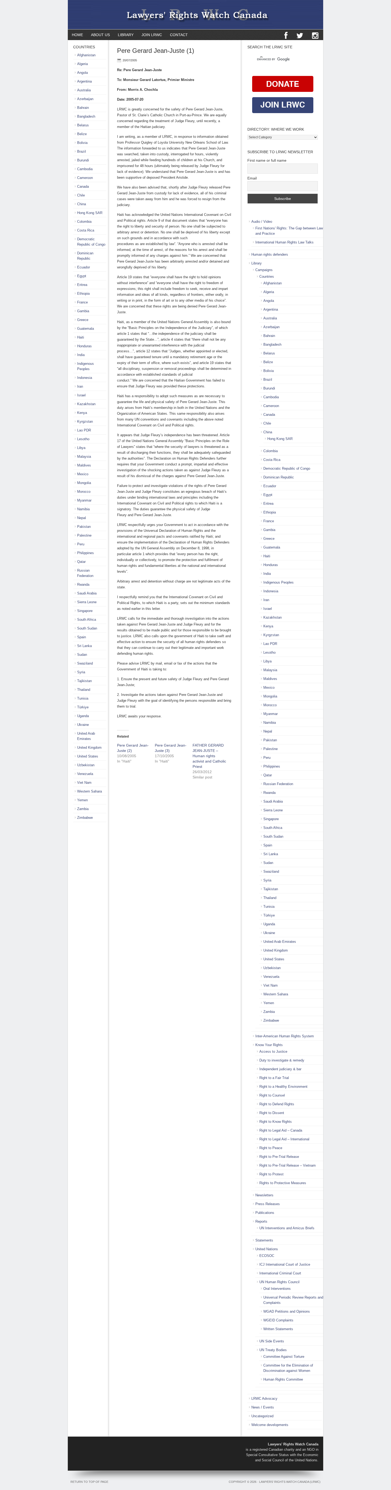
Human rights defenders (269, 254)
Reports (261, 1221)
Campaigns (264, 270)
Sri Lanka (270, 854)
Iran (266, 600)
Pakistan (270, 740)
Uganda (269, 924)
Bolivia (268, 371)
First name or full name (266, 160)
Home (77, 35)
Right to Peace (270, 1148)
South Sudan (273, 836)
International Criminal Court (280, 1273)
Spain (267, 845)
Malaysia (270, 670)
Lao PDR (270, 644)
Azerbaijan (271, 327)
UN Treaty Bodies (273, 1350)
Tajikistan (270, 889)
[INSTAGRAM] (315, 35)
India (267, 574)
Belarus (269, 353)
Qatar (267, 775)
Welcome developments (269, 1425)
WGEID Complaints (278, 1320)
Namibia (269, 723)
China (267, 432)
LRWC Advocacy (264, 1399)
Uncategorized (262, 1416)
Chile (267, 423)
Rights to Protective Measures (282, 1183)
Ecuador (269, 486)
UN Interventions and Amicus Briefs (286, 1228)
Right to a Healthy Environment (283, 1087)
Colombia (270, 451)
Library (124, 35)
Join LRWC (150, 35)
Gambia (269, 530)
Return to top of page (89, 1481)
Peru (267, 758)
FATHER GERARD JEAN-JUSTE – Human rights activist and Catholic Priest (209, 756)
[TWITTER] (299, 35)
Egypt (267, 495)
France (268, 521)
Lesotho (269, 652)
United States (273, 959)
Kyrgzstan (271, 635)
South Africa (272, 828)
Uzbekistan (272, 968)
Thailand (269, 898)
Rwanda (269, 793)
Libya (267, 661)
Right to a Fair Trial (274, 1078)
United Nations (266, 1249)
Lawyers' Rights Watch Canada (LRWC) (290, 1481)
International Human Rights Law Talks (284, 242)
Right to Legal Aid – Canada (280, 1130)
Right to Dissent (271, 1113)
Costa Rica (271, 460)
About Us (100, 35)
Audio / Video (261, 222)
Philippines (271, 766)
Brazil (267, 380)
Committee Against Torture (283, 1357)
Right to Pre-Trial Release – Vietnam (287, 1165)
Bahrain (269, 336)
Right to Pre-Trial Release (279, 1157)
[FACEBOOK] (286, 35)
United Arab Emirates (279, 942)
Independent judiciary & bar (280, 1069)
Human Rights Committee (283, 1379)
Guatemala (271, 547)
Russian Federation (278, 784)
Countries (266, 277)
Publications (264, 1213)
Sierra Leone (273, 810)
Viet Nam (270, 985)
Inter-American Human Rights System (284, 1036)
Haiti (266, 556)
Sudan (268, 863)
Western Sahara (275, 994)
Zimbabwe (271, 1020)
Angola (268, 301)
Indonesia (270, 591)
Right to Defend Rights (276, 1104)
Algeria (268, 292)
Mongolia (270, 696)
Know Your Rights (269, 1045)
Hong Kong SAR (280, 439)
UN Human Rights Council (279, 1282)
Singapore (271, 819)
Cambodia (271, 397)
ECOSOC (266, 1256)
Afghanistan (272, 283)
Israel (267, 609)
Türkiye (269, 915)
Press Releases (267, 1204)
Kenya (268, 626)
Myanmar (270, 714)
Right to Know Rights (275, 1122)
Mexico (268, 688)
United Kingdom (275, 950)
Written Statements (278, 1329)
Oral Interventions (277, 1289)
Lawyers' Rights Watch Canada (195, 14)
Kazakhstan (272, 617)
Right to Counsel (272, 1095)
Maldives (270, 679)
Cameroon (271, 406)
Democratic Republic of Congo (286, 468)
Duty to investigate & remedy (281, 1060)
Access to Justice (273, 1052)
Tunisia (268, 907)
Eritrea (268, 504)
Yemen (268, 1003)
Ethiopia (269, 512)
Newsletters (264, 1195)
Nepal (267, 731)
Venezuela (271, 977)
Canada (269, 415)
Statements (264, 1240)
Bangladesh (272, 344)
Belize (268, 362)
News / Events (262, 1407)
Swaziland (271, 872)
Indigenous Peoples (278, 582)
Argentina (270, 309)
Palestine (270, 749)
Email (252, 178)
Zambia (269, 1012)
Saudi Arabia (273, 801)
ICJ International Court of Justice (284, 1264)
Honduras (270, 565)
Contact (179, 35)
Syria (267, 880)
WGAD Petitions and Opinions (286, 1311)
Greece (268, 539)
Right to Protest (271, 1174)
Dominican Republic (278, 477)
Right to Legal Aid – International (284, 1139)
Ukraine (269, 933)
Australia (270, 318)
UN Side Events (271, 1341)
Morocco (270, 705)
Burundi (269, 388)
